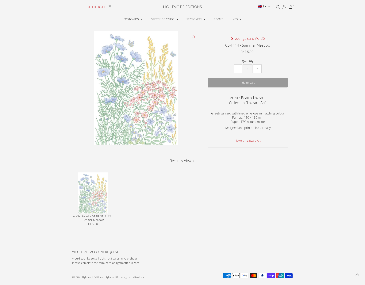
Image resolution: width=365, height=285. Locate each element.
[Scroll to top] (357, 274)
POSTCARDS (132, 19)
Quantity (248, 61)
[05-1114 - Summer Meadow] (92, 193)
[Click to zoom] (193, 37)
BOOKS (218, 19)
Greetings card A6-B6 (248, 38)
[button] (264, 6)
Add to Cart (248, 82)
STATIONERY (194, 19)
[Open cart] (291, 7)
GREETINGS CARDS (163, 19)
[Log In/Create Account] (284, 7)
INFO (235, 19)
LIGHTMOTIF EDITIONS (182, 6)
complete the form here (96, 263)
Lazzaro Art (254, 140)
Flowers (239, 140)
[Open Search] (278, 7)
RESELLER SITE (96, 7)
